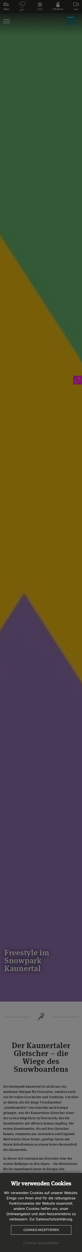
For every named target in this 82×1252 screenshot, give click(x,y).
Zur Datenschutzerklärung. (51, 1219)
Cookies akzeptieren (41, 1230)
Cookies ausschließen (41, 1243)
